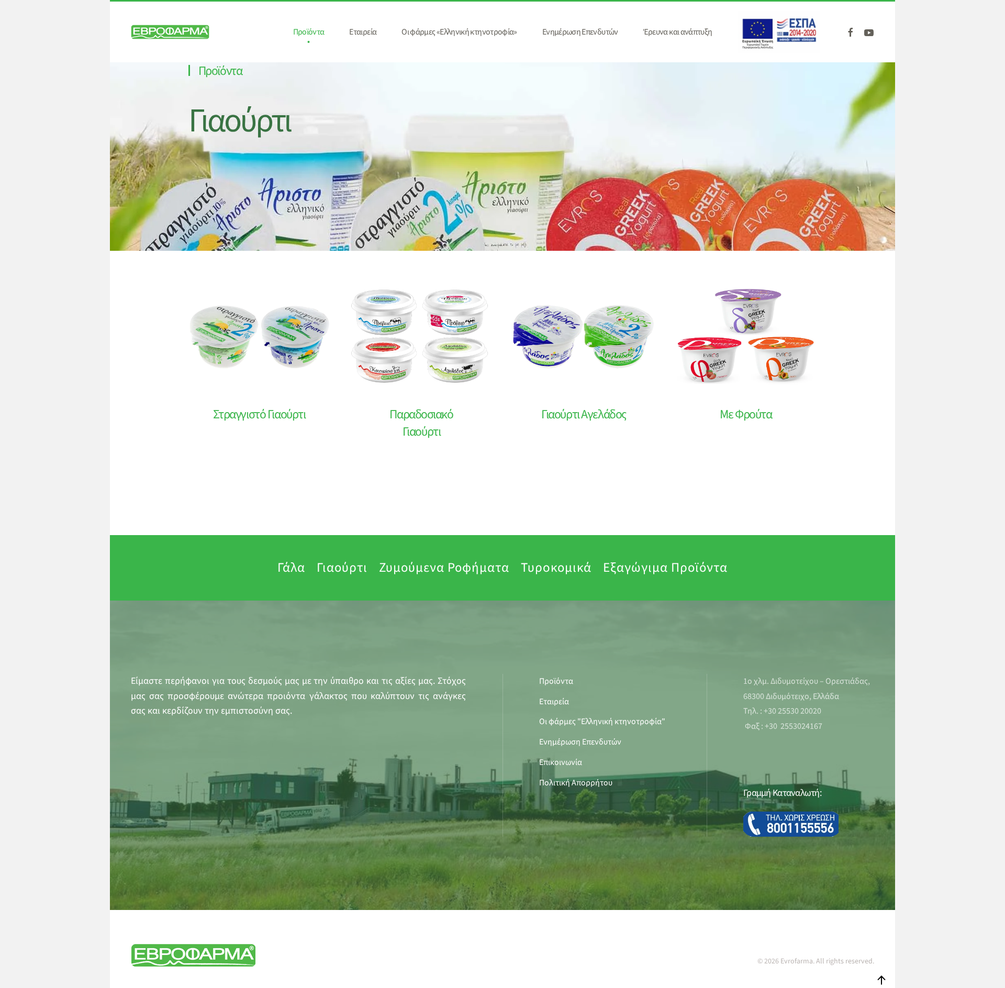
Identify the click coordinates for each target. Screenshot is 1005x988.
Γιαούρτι (239, 121)
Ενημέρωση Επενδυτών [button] (580, 32)
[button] (881, 980)
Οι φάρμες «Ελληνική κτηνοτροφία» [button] (459, 32)
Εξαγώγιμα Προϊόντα (665, 567)
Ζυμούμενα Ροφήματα (444, 567)
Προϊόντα (220, 71)
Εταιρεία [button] (362, 32)
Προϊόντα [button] (309, 32)
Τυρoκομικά (556, 567)
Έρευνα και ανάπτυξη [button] (677, 32)
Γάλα (291, 567)
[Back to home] (170, 31)
